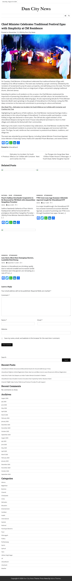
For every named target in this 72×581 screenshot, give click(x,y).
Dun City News (36, 8)
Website (4, 329)
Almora (3, 482)
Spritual (3, 548)
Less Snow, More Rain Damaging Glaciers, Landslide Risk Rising (17, 259)
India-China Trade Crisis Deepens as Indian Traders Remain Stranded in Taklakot (23, 375)
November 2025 (5, 428)
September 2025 (5, 434)
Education (4, 505)
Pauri (10, 195)
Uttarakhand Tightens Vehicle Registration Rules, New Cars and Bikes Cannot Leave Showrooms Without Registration (33, 372)
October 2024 (5, 471)
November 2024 (5, 468)
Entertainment (5, 509)
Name (4, 320)
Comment (5, 295)
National (4, 195)
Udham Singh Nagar (7, 555)
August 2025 (4, 438)
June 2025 (4, 444)
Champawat (4, 495)
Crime (3, 499)
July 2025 (3, 441)
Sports (3, 545)
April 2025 (4, 451)
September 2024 (5, 474)
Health (3, 515)
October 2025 (5, 431)
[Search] (69, 15)
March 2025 (4, 454)
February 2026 (5, 418)
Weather (3, 568)
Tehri (2, 552)
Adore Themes (55, 578)
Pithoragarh (4, 535)
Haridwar (4, 512)
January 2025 (5, 461)
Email (39, 320)
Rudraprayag (5, 542)
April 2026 (4, 411)
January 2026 (5, 421)
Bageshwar (4, 485)
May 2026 (4, 408)
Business (3, 489)
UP (2, 558)
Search (3, 357)
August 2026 (4, 398)
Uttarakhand (13, 147)
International (5, 519)
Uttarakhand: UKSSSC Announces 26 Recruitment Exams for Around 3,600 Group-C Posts (26, 369)
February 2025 (5, 458)
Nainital (3, 522)
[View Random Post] (65, 15)
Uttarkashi (4, 565)
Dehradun (39, 195)
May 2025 (4, 448)
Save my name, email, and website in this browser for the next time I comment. (32, 338)
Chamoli (3, 492)
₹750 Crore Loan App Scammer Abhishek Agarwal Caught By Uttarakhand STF (52, 199)
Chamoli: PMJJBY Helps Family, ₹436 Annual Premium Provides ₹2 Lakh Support (23, 382)
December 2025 (5, 425)
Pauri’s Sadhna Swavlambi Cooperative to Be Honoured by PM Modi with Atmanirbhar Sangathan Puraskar (18, 200)
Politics (3, 538)
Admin (3, 205)
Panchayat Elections (7, 528)
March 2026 (4, 415)
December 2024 (5, 464)
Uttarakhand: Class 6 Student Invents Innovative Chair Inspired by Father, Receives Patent (26, 379)
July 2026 (3, 401)
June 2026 (4, 405)
